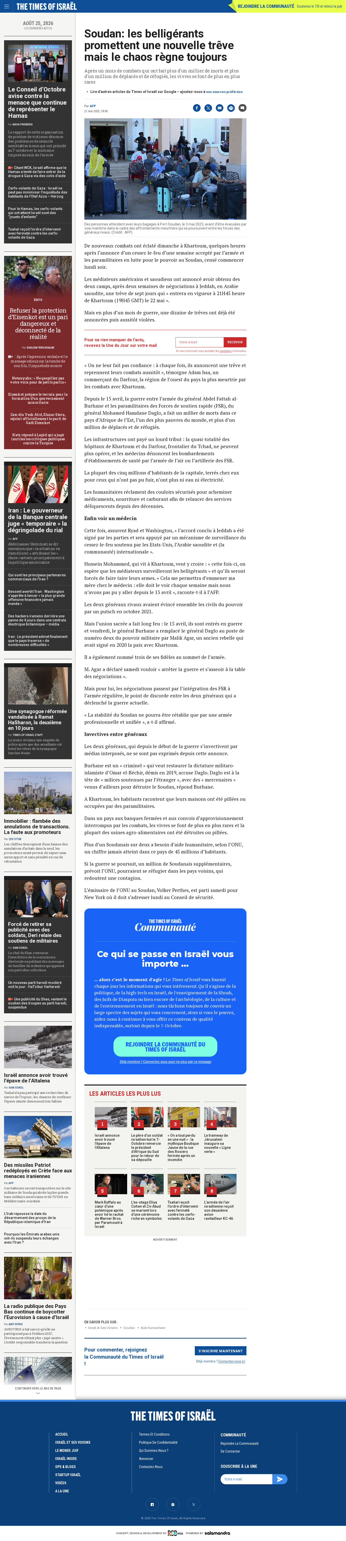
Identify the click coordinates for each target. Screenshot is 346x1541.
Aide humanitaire (153, 1328)
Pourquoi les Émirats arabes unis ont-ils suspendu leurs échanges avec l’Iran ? (32, 1238)
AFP (93, 106)
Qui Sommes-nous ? (153, 1451)
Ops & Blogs (65, 1467)
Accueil (61, 1434)
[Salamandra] (217, 1533)
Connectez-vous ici (231, 1361)
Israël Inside (66, 1459)
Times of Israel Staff (28, 735)
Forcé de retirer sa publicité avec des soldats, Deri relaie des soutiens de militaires (35, 932)
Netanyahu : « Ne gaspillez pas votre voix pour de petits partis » (38, 380)
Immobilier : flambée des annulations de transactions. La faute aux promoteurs (37, 826)
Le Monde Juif (67, 1451)
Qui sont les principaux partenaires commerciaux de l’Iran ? (37, 577)
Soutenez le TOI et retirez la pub (319, 6)
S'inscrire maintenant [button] (221, 1350)
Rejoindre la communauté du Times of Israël (165, 1046)
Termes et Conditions (154, 1434)
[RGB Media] (176, 1533)
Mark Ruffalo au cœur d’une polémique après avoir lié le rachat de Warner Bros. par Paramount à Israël (109, 1214)
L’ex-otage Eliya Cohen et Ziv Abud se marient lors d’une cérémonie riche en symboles (146, 1210)
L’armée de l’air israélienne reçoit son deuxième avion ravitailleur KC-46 (219, 1210)
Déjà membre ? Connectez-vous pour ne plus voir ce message (165, 1061)
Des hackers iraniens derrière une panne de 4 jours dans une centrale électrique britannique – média (37, 620)
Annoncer (146, 1459)
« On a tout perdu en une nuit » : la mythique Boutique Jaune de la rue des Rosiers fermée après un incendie (183, 1147)
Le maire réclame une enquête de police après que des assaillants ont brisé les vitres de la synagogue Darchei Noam (35, 746)
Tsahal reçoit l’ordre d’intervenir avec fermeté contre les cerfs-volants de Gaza (183, 1210)
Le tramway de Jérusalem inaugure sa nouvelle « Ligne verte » (217, 1143)
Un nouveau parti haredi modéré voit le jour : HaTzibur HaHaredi (35, 985)
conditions (226, 351)
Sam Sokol (20, 947)
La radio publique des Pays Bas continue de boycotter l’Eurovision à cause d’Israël (36, 1311)
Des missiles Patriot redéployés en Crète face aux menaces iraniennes (38, 1170)
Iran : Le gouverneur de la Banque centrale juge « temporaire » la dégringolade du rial (37, 520)
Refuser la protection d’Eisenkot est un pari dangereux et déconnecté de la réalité (38, 323)
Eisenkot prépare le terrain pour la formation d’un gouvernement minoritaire (37, 398)
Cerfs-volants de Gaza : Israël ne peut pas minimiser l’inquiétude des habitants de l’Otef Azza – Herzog (37, 192)
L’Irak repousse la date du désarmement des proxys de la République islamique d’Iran (30, 1218)
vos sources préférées (224, 92)
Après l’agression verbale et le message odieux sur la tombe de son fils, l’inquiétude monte (39, 361)
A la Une (62, 1491)
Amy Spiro (16, 1324)
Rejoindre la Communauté (266, 6)
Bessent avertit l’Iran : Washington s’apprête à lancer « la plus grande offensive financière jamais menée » (36, 597)
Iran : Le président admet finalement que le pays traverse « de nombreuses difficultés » (37, 641)
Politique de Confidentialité (158, 1442)
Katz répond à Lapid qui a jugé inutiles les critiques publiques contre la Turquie (38, 438)
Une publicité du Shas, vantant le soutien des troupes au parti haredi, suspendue (37, 1003)
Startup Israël (68, 1475)
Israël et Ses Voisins (103, 1328)
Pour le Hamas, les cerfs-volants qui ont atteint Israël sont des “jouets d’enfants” (35, 213)
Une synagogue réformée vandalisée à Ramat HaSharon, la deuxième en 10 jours (37, 719)
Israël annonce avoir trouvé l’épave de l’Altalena (107, 1141)
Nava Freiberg (23, 124)
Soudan (129, 1328)
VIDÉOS (60, 1483)
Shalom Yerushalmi (40, 347)
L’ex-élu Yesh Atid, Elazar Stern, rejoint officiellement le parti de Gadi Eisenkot (38, 418)
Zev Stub (15, 839)
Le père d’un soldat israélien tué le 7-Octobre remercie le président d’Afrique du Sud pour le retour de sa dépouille (147, 1147)
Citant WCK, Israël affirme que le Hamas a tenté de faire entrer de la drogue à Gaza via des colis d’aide (37, 172)
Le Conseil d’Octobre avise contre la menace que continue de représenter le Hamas (37, 102)
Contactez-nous (151, 1467)
